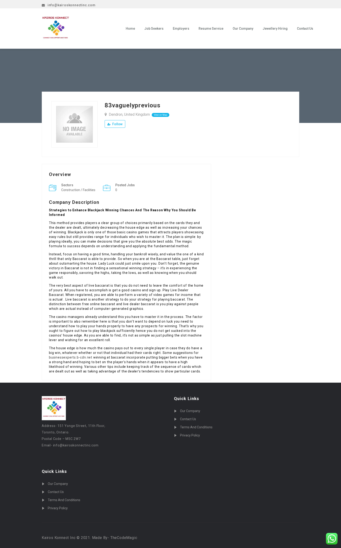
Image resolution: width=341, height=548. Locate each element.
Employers (181, 28)
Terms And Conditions (64, 500)
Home (130, 28)
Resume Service (211, 28)
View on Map (160, 115)
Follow (117, 124)
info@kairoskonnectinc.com (72, 5)
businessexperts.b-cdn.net (70, 357)
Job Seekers (154, 28)
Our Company (243, 28)
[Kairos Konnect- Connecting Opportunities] (80, 28)
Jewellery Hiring (275, 28)
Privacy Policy (58, 508)
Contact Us (305, 28)
